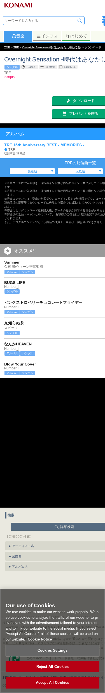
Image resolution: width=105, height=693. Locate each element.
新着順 (32, 171)
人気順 (80, 171)
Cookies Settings (52, 650)
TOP (7, 47)
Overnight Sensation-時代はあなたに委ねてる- (51, 47)
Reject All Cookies (52, 667)
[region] (52, 641)
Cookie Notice (40, 639)
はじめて (78, 36)
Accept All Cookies (52, 682)
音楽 (20, 36)
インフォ (49, 36)
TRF (16, 47)
